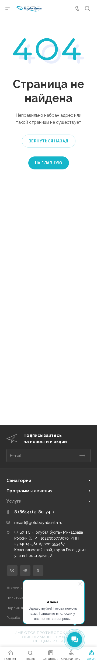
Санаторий (18, 480)
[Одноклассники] (38, 570)
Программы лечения (29, 490)
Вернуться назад (49, 141)
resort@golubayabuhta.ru (38, 522)
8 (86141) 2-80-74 (32, 511)
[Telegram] (25, 570)
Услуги (14, 501)
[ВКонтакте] (12, 570)
